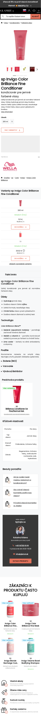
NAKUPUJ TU (23, 5)
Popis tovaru (10, 274)
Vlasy (6, 23)
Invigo (22, 178)
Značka (7, 178)
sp (39, 157)
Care (17, 178)
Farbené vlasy (26, 23)
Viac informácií (7, 112)
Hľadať (35, 16)
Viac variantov (10, 130)
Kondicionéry (15, 23)
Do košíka (18, 227)
